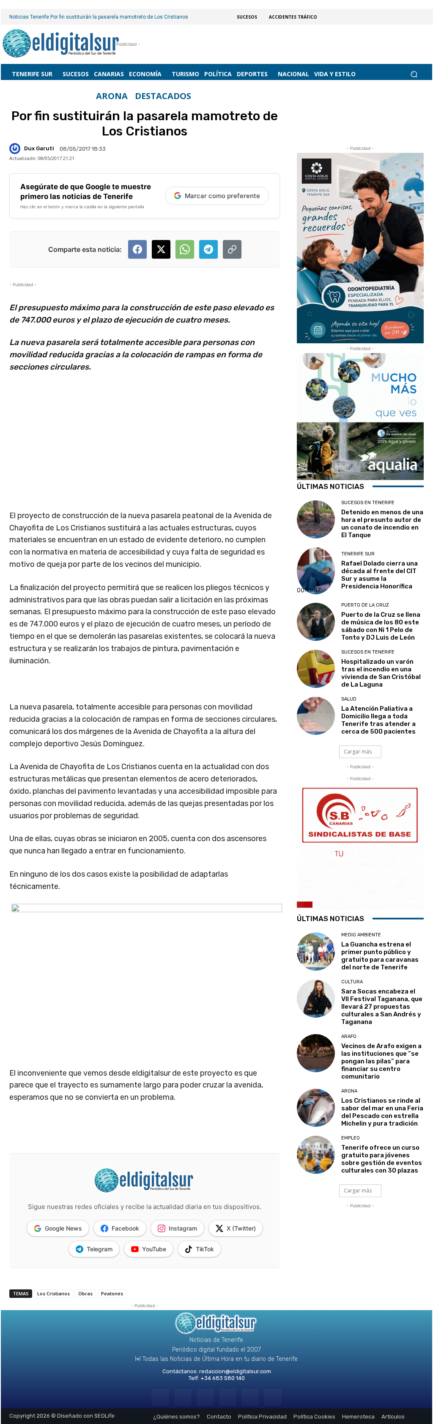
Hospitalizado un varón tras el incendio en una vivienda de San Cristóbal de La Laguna (381, 673)
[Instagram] (183, 1397)
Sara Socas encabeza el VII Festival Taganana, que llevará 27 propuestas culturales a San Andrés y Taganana (381, 1007)
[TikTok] (227, 1397)
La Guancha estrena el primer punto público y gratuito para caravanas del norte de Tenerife (380, 956)
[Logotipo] (61, 44)
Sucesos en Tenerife (368, 502)
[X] (250, 1397)
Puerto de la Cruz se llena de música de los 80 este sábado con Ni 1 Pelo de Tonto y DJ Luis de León (380, 626)
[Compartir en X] (161, 249)
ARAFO (348, 1036)
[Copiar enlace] (232, 249)
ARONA (112, 96)
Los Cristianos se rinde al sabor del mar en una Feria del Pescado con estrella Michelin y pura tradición (382, 1112)
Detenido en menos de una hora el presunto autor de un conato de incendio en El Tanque (382, 523)
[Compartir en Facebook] (137, 249)
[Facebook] (160, 1397)
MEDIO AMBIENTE (361, 935)
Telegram (99, 1249)
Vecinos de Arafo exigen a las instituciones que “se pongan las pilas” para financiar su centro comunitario (381, 1061)
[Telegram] (205, 1397)
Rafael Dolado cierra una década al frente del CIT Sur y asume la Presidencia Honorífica (379, 575)
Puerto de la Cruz (365, 605)
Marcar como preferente (222, 196)
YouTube (154, 1249)
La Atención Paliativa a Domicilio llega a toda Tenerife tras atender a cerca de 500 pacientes (378, 720)
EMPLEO (350, 1138)
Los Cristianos (53, 1293)
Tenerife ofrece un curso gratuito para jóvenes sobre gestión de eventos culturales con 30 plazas (381, 1159)
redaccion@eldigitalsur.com (235, 1371)
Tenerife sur (358, 554)
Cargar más (358, 751)
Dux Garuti (39, 148)
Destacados (163, 96)
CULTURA (352, 982)
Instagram (183, 1228)
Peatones (112, 1293)
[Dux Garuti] (16, 148)
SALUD (348, 699)
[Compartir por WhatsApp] (184, 249)
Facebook (125, 1228)
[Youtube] (272, 1397)
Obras (85, 1293)
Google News (63, 1228)
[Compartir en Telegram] (208, 249)
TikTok (205, 1249)
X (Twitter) (241, 1228)
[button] (414, 74)
